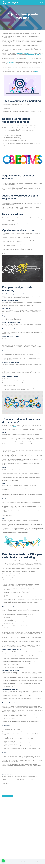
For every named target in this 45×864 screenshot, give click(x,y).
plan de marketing (11, 62)
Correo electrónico (21, 779)
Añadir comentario (6, 783)
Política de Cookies (35, 862)
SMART (14, 426)
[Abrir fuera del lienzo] (42, 2)
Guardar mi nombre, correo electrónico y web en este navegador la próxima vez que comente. (20, 793)
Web (31, 779)
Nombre (5, 779)
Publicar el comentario (7, 796)
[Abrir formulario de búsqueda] (40, 2)
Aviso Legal (20, 862)
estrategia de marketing (22, 53)
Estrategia (29, 21)
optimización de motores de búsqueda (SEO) (14, 303)
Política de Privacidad (27, 862)
